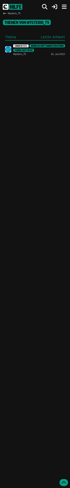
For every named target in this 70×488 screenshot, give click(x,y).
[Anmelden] (54, 7)
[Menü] (64, 7)
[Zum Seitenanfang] (64, 482)
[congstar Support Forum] (12, 7)
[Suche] (45, 7)
